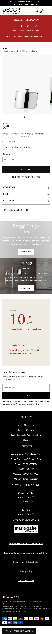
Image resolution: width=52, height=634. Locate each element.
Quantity (6, 154)
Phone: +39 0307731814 (26, 464)
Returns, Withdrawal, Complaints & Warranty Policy (26, 552)
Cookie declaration (26, 580)
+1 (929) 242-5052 (26, 469)
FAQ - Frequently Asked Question (26, 435)
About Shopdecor (26, 425)
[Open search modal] (36, 11)
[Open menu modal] (48, 11)
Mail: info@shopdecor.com (26, 478)
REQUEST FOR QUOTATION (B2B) (26, 177)
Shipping (6, 147)
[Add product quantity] (13, 159)
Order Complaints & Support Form (26, 459)
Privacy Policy (26, 571)
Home (4, 48)
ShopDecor (21, 601)
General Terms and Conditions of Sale (26, 543)
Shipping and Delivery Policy (26, 562)
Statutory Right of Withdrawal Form (26, 454)
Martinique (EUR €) (12, 597)
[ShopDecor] (11, 11)
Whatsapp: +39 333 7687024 (26, 473)
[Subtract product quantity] (5, 159)
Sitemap (26, 439)
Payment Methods (26, 430)
